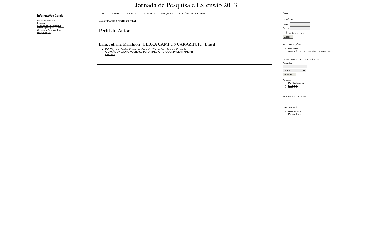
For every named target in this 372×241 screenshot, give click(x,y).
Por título (292, 88)
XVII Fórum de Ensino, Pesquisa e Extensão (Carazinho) (134, 49)
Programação (44, 32)
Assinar (292, 51)
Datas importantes (46, 20)
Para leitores (294, 111)
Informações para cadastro (50, 28)
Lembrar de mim (296, 33)
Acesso (131, 13)
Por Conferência (296, 83)
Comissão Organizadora (49, 30)
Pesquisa (167, 13)
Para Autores (294, 114)
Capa (102, 13)
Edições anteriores (192, 13)
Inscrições (42, 23)
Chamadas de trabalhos (49, 25)
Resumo (110, 54)
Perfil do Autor (127, 20)
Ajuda (285, 13)
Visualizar (293, 48)
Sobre (115, 13)
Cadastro (148, 13)
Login (285, 24)
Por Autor (293, 85)
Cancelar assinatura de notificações (315, 51)
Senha (286, 28)
